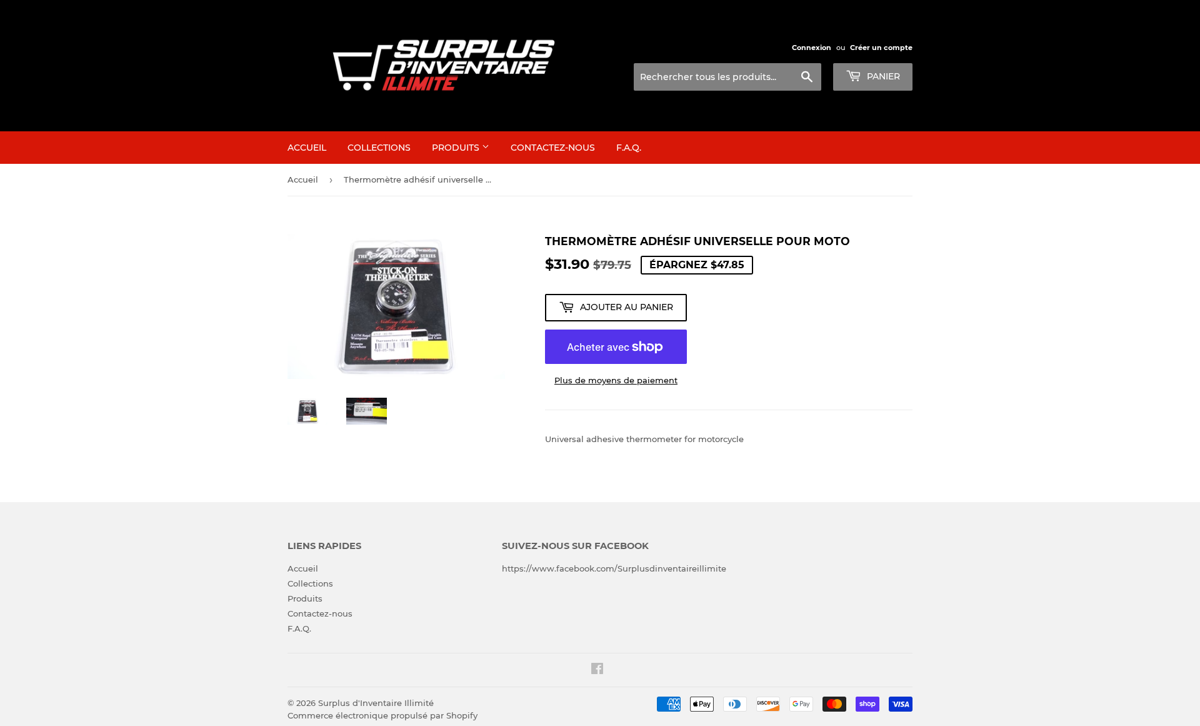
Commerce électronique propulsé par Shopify (383, 715)
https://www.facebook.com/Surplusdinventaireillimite (614, 568)
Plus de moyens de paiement (616, 380)
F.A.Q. (628, 147)
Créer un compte (881, 47)
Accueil (307, 147)
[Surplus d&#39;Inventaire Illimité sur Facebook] (597, 670)
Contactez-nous (553, 147)
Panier (882, 76)
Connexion (811, 47)
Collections (379, 147)
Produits (457, 147)
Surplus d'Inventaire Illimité (376, 703)
